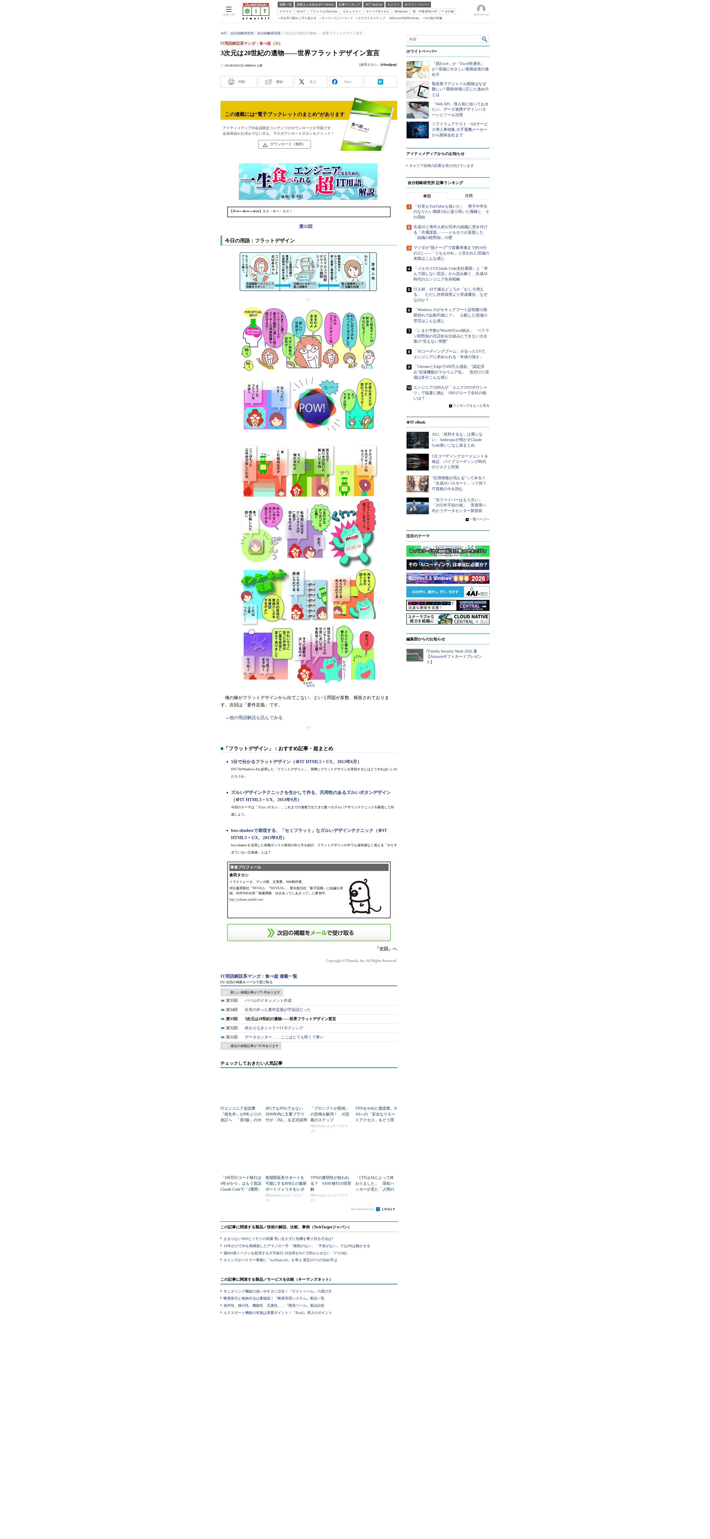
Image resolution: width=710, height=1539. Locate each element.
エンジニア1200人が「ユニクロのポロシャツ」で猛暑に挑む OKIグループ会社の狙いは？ (450, 392)
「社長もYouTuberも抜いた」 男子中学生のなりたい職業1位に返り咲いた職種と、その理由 (451, 211)
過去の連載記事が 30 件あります (254, 1046)
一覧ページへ (480, 519)
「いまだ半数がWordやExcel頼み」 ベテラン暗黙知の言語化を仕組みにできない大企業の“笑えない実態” (451, 335)
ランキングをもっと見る (471, 405)
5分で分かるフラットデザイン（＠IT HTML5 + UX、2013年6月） (296, 761)
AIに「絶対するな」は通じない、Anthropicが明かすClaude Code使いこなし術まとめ (457, 439)
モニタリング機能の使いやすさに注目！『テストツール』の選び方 (278, 1291)
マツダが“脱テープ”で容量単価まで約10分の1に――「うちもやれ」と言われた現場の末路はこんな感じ (451, 253)
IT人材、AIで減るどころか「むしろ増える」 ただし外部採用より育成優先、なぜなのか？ (450, 294)
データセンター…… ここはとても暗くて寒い (284, 1037)
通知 (279, 82)
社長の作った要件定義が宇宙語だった (278, 1010)
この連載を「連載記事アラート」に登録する (309, 932)
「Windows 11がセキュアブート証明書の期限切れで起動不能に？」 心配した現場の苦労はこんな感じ (450, 315)
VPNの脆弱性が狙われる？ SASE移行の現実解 (330, 1183)
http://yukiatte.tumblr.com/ (246, 899)
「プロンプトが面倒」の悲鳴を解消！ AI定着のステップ (329, 1114)
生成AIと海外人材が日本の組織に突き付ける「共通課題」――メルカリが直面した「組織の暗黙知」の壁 (451, 232)
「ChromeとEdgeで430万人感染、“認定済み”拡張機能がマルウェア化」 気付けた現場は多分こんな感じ (451, 372)
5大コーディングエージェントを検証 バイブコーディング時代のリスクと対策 (460, 461)
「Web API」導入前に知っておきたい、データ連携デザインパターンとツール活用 (460, 109)
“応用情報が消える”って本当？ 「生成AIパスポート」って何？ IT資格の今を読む (461, 483)
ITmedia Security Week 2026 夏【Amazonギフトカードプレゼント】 (454, 656)
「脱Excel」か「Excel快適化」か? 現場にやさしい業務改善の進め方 (460, 69)
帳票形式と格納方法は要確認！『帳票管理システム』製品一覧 (274, 1298)
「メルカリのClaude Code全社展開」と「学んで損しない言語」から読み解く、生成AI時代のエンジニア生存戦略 (451, 273)
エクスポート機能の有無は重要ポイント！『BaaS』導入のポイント (278, 1313)
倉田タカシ (369, 65)
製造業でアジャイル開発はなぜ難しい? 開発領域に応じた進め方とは (460, 89)
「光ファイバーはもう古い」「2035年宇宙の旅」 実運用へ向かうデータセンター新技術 (459, 505)
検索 (485, 39)
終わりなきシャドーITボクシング (274, 1028)
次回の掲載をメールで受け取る (249, 982)
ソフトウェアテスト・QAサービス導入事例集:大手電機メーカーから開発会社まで (460, 129)
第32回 (306, 226)
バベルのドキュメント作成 (268, 1000)
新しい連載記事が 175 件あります (255, 992)
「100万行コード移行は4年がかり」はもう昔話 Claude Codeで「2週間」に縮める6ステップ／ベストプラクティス (242, 1189)
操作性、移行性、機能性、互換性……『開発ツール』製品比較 (274, 1305)
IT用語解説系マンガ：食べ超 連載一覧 (258, 976)
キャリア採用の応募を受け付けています (441, 166)
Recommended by (363, 1209)
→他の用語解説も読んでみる (254, 717)
